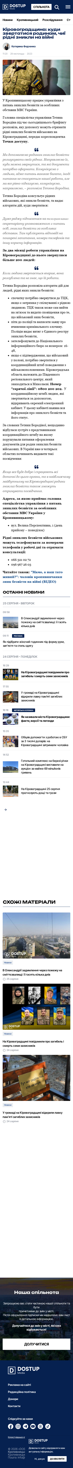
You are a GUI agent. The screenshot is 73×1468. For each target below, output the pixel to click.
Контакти (14, 1406)
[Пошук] (55, 7)
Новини (8, 20)
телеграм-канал (57, 218)
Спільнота (41, 7)
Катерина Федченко (24, 46)
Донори (13, 1399)
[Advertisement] (36, 856)
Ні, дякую (40, 1459)
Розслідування (53, 20)
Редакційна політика (22, 1392)
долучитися (36, 1344)
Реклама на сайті (19, 1385)
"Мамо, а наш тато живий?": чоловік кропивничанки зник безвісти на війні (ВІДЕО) (33, 576)
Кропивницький (27, 20)
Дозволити (57, 1459)
